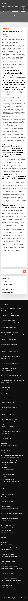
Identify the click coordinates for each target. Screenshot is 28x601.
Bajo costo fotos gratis (5, 467)
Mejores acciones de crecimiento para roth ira (10, 377)
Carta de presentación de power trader (9, 419)
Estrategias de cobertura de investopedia (9, 337)
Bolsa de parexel (4, 385)
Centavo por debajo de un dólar (7, 479)
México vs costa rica (5, 472)
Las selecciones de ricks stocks (8, 287)
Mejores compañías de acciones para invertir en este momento (14, 389)
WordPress (15, 597)
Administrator (6, 36)
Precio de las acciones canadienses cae (9, 426)
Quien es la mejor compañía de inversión (9, 332)
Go (24, 271)
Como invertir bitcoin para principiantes (9, 556)
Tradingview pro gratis (7, 284)
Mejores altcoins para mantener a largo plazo (11, 289)
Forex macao (3, 537)
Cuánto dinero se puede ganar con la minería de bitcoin (12, 313)
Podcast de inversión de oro (7, 349)
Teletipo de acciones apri (6, 409)
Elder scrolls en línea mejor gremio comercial (10, 563)
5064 (2, 590)
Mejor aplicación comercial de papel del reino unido (12, 325)
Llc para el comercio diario (6, 382)
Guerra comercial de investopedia (8, 532)
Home (5, 15)
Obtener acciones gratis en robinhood (9, 578)
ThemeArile (12, 598)
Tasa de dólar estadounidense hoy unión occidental (12, 361)
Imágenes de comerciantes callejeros (9, 445)
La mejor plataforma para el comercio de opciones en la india (14, 334)
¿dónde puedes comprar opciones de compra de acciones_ (13, 583)
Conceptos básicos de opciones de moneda (10, 481)
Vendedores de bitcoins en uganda (8, 320)
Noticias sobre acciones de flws (7, 525)
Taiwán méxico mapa (5, 387)
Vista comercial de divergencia (7, 341)
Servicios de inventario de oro (7, 539)
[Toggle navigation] (25, 8)
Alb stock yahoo (4, 542)
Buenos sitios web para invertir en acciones (10, 315)
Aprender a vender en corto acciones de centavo (11, 575)
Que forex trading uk (5, 450)
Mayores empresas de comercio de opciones (10, 407)
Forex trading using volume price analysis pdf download (12, 380)
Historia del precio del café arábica (8, 373)
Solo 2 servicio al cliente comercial (8, 416)
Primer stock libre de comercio (7, 585)
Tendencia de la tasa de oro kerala (8, 561)
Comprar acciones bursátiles (7, 501)
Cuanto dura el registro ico (6, 452)
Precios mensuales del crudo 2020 (8, 494)
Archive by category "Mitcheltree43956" (16, 15)
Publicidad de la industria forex (7, 469)
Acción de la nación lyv (6, 281)
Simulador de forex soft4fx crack (8, 523)
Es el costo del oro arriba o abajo (7, 503)
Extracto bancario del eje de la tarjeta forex (10, 448)
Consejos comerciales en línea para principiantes (11, 424)
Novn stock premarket (5, 412)
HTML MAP (16, 598)
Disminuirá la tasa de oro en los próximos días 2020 (11, 375)
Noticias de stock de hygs (6, 428)
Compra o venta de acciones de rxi (8, 329)
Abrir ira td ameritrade (6, 438)
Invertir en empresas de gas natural (8, 327)
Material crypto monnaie (6, 358)
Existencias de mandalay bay (8, 292)
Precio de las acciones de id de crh (8, 414)
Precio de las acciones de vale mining (9, 339)
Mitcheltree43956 (5, 28)
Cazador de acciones (5, 587)
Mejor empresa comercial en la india (8, 436)
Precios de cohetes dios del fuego (8, 402)
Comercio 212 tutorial (5, 433)
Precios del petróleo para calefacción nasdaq (10, 400)
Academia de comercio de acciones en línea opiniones (12, 499)
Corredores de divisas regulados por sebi (9, 508)
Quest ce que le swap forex (6, 544)
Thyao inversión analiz (5, 559)
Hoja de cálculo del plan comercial (8, 310)
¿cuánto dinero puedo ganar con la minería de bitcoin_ (12, 568)
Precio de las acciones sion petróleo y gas (9, 351)
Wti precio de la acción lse (6, 440)
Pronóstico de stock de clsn (6, 370)
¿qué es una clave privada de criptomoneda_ (10, 318)
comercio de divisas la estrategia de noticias (12, 2)
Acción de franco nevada (6, 397)
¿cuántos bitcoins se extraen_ (7, 551)
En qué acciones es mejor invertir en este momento (11, 464)
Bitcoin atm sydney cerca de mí (7, 474)
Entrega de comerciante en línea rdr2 (9, 566)
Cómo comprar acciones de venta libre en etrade (11, 491)
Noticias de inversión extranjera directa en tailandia (12, 455)
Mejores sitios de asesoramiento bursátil (9, 515)
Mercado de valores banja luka (7, 554)
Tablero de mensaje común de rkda (8, 368)
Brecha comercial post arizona (7, 346)
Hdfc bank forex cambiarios (6, 496)
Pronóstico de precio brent (6, 506)
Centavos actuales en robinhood (7, 484)
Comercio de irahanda (5, 365)
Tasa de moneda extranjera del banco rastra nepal (11, 322)
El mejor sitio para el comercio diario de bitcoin (11, 308)
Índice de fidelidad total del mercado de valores (11, 527)
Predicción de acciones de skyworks (8, 571)
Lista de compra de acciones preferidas (9, 421)
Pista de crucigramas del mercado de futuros (10, 356)
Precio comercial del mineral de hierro (9, 462)
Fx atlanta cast (4, 443)
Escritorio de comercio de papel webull (9, 344)
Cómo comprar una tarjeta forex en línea (9, 363)
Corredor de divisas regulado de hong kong (10, 460)
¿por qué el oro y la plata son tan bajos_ (9, 476)
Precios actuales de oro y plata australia (9, 511)
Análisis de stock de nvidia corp (7, 549)
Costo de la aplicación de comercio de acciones (11, 580)
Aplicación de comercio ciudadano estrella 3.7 (10, 457)
